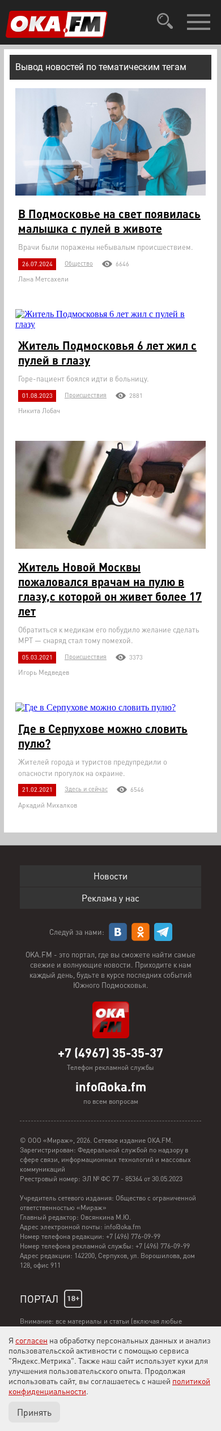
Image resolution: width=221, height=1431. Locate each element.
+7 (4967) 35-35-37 (110, 1052)
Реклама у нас (110, 898)
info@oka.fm (110, 1086)
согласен (31, 1340)
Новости (111, 876)
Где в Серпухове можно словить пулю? (103, 736)
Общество (79, 263)
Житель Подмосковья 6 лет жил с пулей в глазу (107, 352)
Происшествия (86, 395)
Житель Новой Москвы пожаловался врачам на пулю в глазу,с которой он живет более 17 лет (110, 589)
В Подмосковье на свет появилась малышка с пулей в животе (109, 221)
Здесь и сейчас (86, 789)
